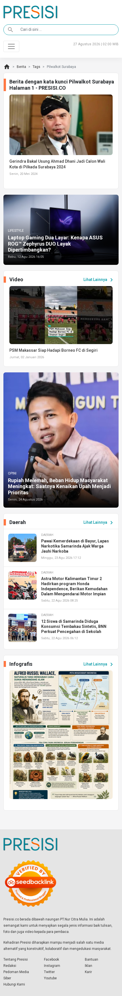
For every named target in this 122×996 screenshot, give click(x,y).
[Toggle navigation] (11, 46)
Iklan (88, 966)
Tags (36, 67)
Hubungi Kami (14, 984)
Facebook (51, 959)
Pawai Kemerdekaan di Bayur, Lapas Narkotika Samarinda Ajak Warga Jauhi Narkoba (75, 546)
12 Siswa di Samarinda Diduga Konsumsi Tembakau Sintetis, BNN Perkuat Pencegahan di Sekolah (73, 626)
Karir (88, 972)
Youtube (50, 978)
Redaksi (9, 966)
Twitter (49, 972)
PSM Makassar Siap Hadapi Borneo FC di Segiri (53, 350)
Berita (21, 67)
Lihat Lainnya (99, 279)
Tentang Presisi (15, 959)
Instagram (52, 966)
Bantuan (91, 959)
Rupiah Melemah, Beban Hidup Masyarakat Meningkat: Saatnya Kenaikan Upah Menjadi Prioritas (59, 486)
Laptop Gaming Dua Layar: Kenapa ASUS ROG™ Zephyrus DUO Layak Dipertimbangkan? (55, 244)
